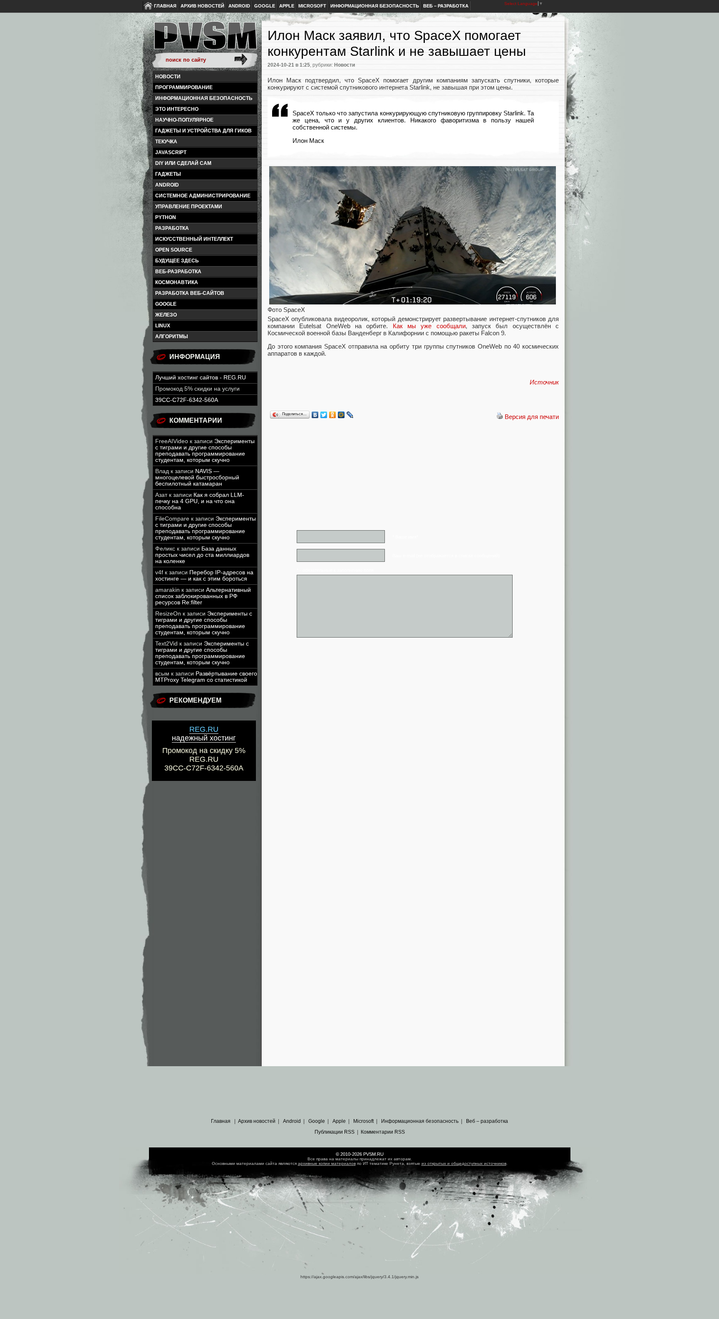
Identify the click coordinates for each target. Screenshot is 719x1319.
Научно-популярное (184, 120)
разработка (172, 228)
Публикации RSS (335, 1132)
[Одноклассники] (332, 414)
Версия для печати (532, 416)
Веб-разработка (178, 271)
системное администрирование (202, 196)
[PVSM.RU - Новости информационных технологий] (205, 39)
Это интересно (176, 109)
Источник (544, 382)
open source (173, 250)
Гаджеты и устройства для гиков (203, 131)
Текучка (166, 142)
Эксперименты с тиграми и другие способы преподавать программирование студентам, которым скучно (205, 450)
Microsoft (312, 5)
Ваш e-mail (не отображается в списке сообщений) (446, 555)
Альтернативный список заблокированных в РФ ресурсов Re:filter (203, 596)
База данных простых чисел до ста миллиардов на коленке (202, 555)
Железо (166, 315)
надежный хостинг (204, 733)
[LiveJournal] (350, 414)
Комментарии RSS (383, 1132)
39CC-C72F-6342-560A (186, 400)
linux (162, 326)
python (165, 217)
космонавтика (176, 282)
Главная (165, 5)
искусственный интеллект (194, 239)
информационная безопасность (204, 98)
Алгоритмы (171, 336)
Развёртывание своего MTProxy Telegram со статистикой (206, 677)
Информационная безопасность (374, 5)
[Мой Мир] (341, 414)
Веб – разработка (446, 5)
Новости (168, 77)
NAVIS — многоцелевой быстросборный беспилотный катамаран (197, 477)
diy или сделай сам (183, 163)
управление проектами (188, 206)
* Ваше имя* (405, 536)
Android (239, 5)
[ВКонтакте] (315, 414)
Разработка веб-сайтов (189, 293)
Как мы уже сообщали (429, 325)
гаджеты (168, 174)
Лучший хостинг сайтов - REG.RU (200, 377)
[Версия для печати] (499, 416)
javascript (170, 152)
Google (264, 5)
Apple (286, 5)
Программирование (184, 87)
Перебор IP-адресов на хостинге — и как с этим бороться (204, 575)
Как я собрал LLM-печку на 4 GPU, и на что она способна (199, 501)
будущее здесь (177, 261)
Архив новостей (202, 5)
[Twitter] (324, 414)
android (167, 185)
